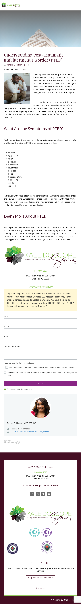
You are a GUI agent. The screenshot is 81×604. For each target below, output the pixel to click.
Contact (40, 588)
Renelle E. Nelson (14, 65)
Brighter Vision (70, 600)
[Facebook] (32, 494)
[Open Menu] (77, 5)
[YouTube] (49, 494)
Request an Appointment (40, 577)
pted (26, 65)
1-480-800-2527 (40, 271)
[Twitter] (43, 494)
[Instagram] (38, 494)
